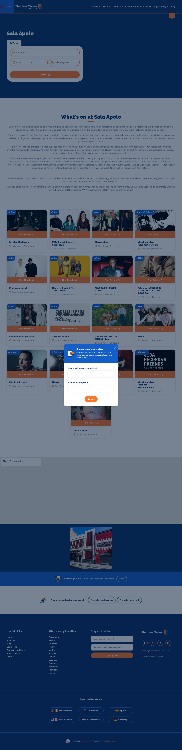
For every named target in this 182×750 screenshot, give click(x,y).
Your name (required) (78, 382)
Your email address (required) (82, 368)
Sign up (91, 399)
